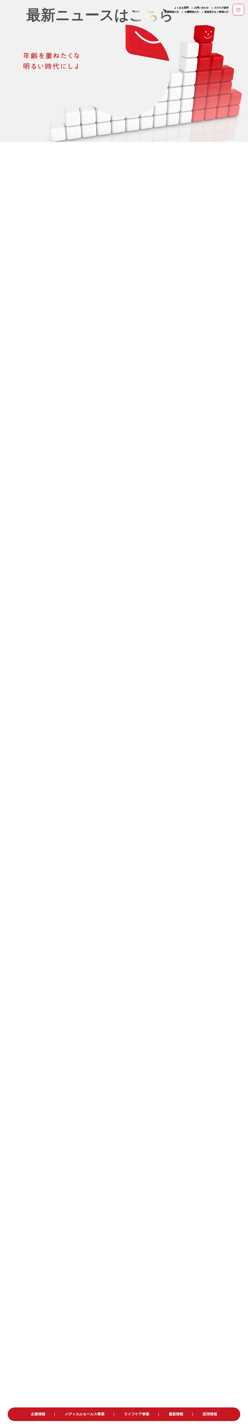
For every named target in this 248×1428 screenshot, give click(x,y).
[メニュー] (238, 9)
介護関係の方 (191, 11)
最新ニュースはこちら (100, 15)
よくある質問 (181, 7)
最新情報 (176, 1414)
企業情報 (38, 1414)
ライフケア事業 (136, 1414)
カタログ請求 (221, 7)
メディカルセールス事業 (85, 1414)
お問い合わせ (201, 7)
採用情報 (210, 1414)
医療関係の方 (172, 11)
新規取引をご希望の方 (216, 11)
